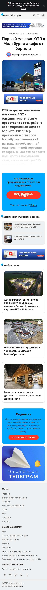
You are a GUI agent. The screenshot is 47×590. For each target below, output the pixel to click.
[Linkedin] (21, 575)
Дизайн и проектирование (14, 497)
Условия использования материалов (19, 555)
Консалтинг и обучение (13, 505)
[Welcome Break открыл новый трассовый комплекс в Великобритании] (23, 331)
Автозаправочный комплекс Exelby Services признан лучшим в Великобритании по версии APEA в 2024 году (21, 304)
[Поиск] (34, 15)
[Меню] (38, 15)
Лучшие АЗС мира (10, 539)
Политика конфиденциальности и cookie (21, 559)
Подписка (6, 547)
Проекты (6, 501)
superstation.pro (16, 583)
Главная (6, 493)
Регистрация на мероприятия (16, 551)
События (6, 517)
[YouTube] (10, 575)
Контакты (6, 521)
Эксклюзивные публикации (15, 535)
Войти (33, 204)
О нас (4, 509)
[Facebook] (27, 575)
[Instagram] (16, 575)
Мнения (5, 543)
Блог (4, 513)
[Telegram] (4, 575)
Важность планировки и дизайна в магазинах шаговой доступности (22, 395)
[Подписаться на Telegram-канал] (23, 463)
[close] (44, 6)
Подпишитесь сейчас (23, 195)
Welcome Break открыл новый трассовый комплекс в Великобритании (22, 351)
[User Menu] (43, 15)
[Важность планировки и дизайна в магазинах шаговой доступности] (23, 376)
